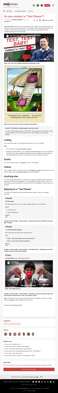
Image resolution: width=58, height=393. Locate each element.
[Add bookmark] (34, 20)
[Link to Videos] (12, 167)
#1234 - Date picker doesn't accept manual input (20, 238)
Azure (29, 390)
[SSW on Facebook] (39, 382)
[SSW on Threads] (45, 382)
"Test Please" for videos (35, 170)
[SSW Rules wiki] (41, 5)
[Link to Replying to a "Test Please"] (33, 189)
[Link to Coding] (13, 140)
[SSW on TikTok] (54, 382)
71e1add (47, 388)
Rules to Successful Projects (12, 324)
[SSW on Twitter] (48, 382)
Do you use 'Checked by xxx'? (13, 344)
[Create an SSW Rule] (37, 5)
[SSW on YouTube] (33, 382)
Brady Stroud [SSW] (17, 19)
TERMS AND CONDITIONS (24, 381)
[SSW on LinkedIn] (36, 382)
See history (6, 21)
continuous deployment (23, 388)
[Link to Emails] (12, 159)
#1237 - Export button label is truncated (18, 241)
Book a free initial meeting (29, 369)
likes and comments (22, 172)
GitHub (33, 390)
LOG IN (47, 5)
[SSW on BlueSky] (51, 382)
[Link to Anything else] (19, 176)
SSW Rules (9, 11)
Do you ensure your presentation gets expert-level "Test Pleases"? (23, 351)
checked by (23, 162)
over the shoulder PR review (24, 149)
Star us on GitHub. (34, 377)
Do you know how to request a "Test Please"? (17, 346)
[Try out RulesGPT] (33, 5)
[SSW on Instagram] (42, 382)
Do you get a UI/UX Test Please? (13, 353)
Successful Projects (20, 11)
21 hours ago (37, 388)
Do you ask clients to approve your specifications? (18, 348)
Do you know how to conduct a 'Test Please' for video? (20, 355)
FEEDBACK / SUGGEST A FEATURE (10, 381)
